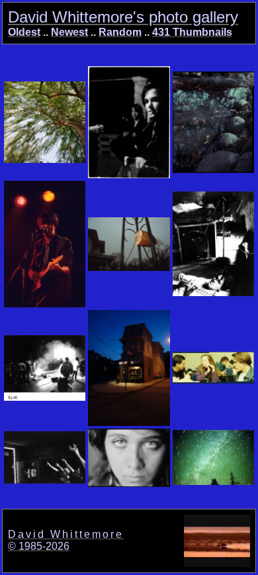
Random (120, 32)
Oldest (24, 32)
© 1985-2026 (38, 546)
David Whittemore (66, 534)
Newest (69, 32)
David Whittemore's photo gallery (123, 17)
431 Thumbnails (192, 32)
